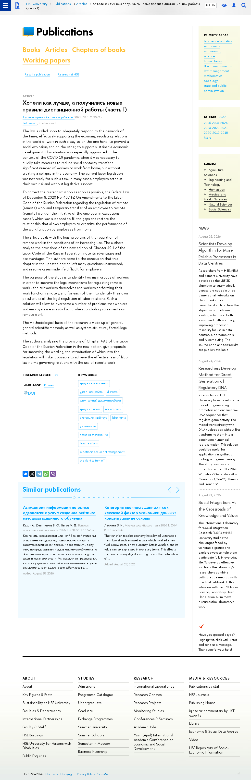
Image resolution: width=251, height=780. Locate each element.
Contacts (51, 774)
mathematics (213, 75)
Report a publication (37, 74)
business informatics (218, 41)
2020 (207, 132)
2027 (222, 116)
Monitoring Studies (149, 710)
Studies (86, 678)
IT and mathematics (217, 66)
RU (208, 5)
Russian (49, 385)
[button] (74, 497)
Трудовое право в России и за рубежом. (49, 117)
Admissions (86, 686)
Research (144, 678)
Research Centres (148, 694)
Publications (64, 31)
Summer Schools (91, 735)
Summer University (92, 727)
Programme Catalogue (95, 694)
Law (56, 375)
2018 (224, 132)
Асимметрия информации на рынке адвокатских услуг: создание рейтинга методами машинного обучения (59, 513)
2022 (215, 127)
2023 (207, 127)
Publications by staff (205, 686)
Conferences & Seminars (153, 719)
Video (193, 739)
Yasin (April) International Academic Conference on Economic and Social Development (154, 742)
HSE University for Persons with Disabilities (47, 745)
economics (212, 46)
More (208, 137)
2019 (216, 132)
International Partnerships (42, 719)
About (29, 678)
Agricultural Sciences (214, 172)
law (206, 71)
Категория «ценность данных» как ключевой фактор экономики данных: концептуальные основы (140, 513)
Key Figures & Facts (37, 694)
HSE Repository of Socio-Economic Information (209, 750)
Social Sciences (220, 209)
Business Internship (92, 751)
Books (31, 49)
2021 (224, 127)
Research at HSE (68, 74)
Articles (56, 49)
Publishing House (202, 702)
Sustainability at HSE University (46, 702)
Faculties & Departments (42, 710)
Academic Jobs (145, 727)
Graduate (85, 710)
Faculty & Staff (34, 727)
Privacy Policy (86, 774)
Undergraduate (90, 702)
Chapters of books (99, 49)
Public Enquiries (34, 756)
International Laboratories (154, 686)
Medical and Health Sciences (215, 196)
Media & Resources (209, 678)
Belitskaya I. (30, 123)
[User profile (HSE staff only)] (234, 5)
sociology (211, 80)
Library (194, 723)
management (219, 71)
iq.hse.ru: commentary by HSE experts (212, 713)
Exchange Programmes (95, 719)
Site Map (103, 774)
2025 (215, 123)
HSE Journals (199, 694)
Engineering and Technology (218, 182)
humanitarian (213, 61)
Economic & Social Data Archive (213, 731)
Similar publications (52, 489)
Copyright (67, 774)
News (204, 228)
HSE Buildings (33, 735)
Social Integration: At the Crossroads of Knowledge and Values (218, 509)
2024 (224, 123)
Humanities (217, 189)
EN (213, 5)
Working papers (46, 60)
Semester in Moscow (94, 743)
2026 (207, 123)
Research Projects (147, 702)
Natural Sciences (220, 204)
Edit (238, 773)
